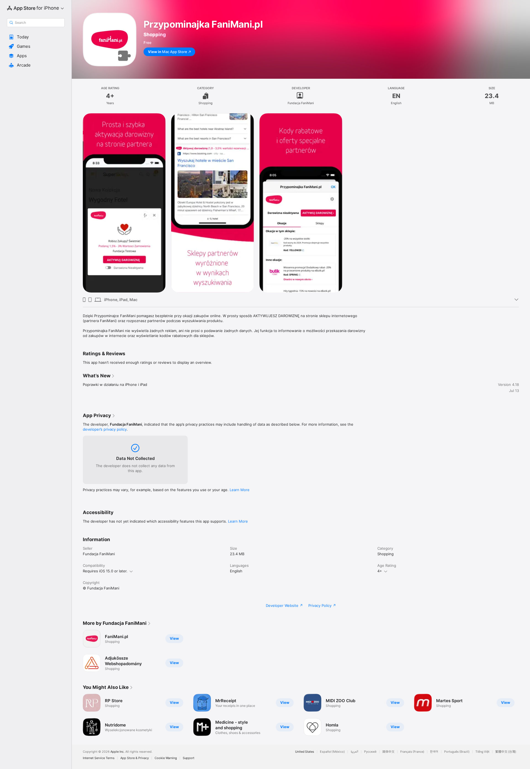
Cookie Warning (166, 758)
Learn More (240, 490)
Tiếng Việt (482, 751)
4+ (379, 571)
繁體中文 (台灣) (505, 751)
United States (304, 751)
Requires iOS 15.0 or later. (105, 571)
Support (188, 758)
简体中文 (388, 751)
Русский (370, 751)
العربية (354, 751)
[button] (35, 37)
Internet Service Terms (99, 758)
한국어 (434, 751)
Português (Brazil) (457, 751)
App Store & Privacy (134, 758)
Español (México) (332, 751)
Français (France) (412, 751)
